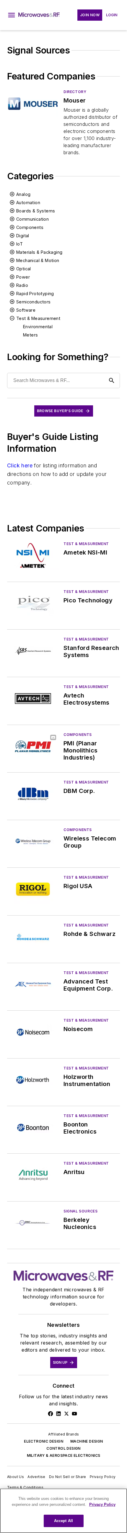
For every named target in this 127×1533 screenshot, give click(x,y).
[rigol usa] (33, 889)
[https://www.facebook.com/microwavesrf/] (50, 1414)
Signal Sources (80, 1211)
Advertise (36, 1477)
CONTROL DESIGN (63, 1448)
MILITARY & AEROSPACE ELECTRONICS (63, 1455)
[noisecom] (33, 1032)
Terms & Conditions (25, 1487)
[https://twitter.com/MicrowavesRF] (66, 1414)
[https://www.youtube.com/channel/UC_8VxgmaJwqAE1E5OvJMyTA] (74, 1414)
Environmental (38, 326)
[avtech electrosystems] (33, 698)
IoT (19, 243)
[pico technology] (33, 603)
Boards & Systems (35, 210)
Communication (32, 219)
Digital (22, 235)
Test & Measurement (38, 318)
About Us (15, 1477)
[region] (63, 1510)
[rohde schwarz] (33, 937)
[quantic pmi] (33, 746)
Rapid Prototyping (35, 293)
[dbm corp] (33, 794)
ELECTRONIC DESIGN (43, 1441)
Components (29, 227)
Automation (28, 202)
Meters (30, 334)
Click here (19, 465)
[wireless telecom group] (33, 841)
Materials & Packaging (39, 252)
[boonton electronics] (33, 1127)
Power (23, 276)
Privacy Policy (103, 1477)
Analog (23, 194)
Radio (22, 285)
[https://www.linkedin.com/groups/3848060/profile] (58, 1414)
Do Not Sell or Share (67, 1477)
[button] (11, 15)
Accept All (63, 1521)
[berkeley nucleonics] (33, 1223)
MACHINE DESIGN (86, 1441)
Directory (75, 92)
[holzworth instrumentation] (33, 1080)
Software (25, 310)
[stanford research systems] (33, 651)
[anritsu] (33, 1175)
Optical (23, 268)
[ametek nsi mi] (33, 555)
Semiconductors (33, 301)
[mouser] (33, 103)
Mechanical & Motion (37, 260)
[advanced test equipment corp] (33, 984)
